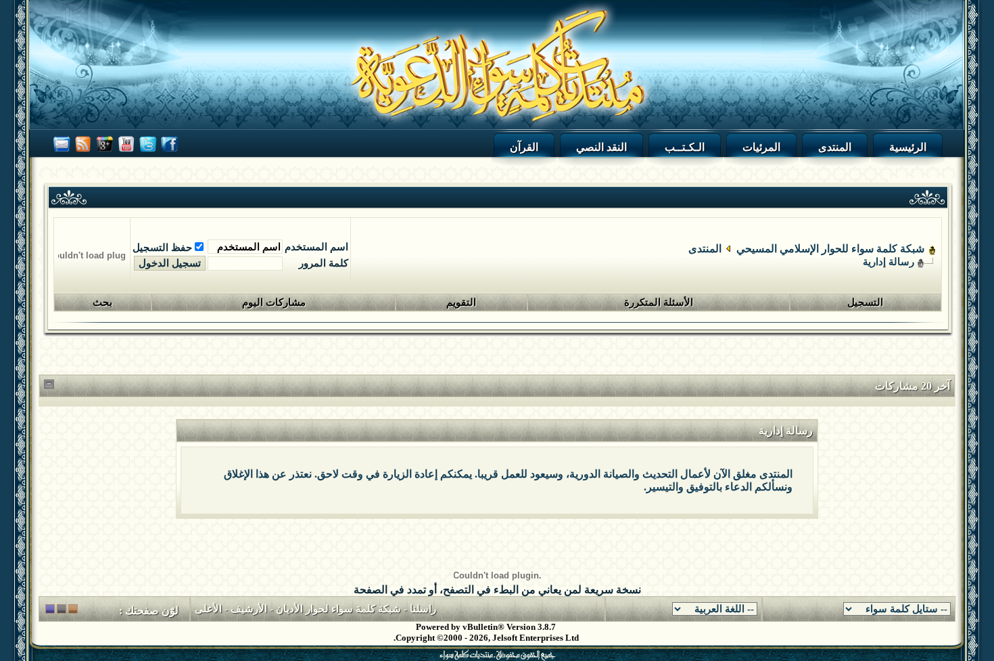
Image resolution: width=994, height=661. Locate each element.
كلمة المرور (323, 263)
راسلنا (423, 608)
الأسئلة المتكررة (658, 302)
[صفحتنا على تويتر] (148, 153)
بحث (102, 302)
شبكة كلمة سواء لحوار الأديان (338, 608)
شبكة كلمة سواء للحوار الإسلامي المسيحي (830, 248)
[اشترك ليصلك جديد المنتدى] (83, 153)
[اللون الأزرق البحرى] (50, 609)
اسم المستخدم (316, 247)
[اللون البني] (73, 609)
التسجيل (865, 302)
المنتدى (704, 248)
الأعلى (208, 608)
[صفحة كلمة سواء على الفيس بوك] (169, 153)
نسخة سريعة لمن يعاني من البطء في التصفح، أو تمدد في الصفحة (497, 589)
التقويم (461, 302)
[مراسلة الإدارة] (61, 153)
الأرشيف (249, 608)
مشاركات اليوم (274, 302)
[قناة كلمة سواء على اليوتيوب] (126, 153)
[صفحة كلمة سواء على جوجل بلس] (104, 153)
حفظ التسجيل (162, 247)
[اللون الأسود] (61, 609)
